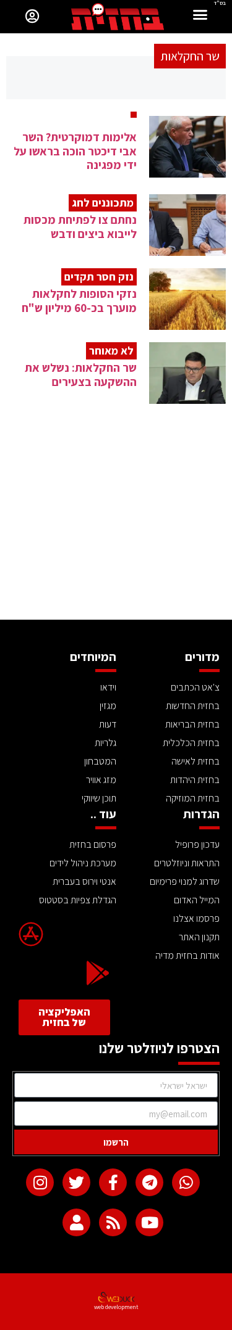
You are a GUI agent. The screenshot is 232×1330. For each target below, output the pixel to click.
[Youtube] (149, 1222)
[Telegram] (149, 1182)
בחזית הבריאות (192, 724)
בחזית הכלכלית (191, 742)
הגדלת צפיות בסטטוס (77, 899)
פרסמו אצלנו (196, 918)
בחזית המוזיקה (193, 798)
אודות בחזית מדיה (187, 955)
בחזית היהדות (195, 779)
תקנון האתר (199, 936)
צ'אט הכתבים (195, 687)
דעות (107, 724)
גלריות (105, 742)
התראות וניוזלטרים (187, 862)
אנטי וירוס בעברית (84, 881)
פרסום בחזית (92, 844)
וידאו (108, 687)
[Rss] (113, 1222)
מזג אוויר (101, 779)
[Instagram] (40, 1182)
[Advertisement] (116, 527)
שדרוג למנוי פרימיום (185, 881)
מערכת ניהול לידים (82, 862)
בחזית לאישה (195, 761)
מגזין (108, 705)
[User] (76, 1222)
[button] (200, 16)
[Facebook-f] (113, 1182)
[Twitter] (76, 1182)
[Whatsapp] (186, 1182)
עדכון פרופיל (197, 844)
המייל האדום (197, 899)
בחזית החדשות (193, 705)
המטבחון (100, 761)
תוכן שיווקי (99, 798)
